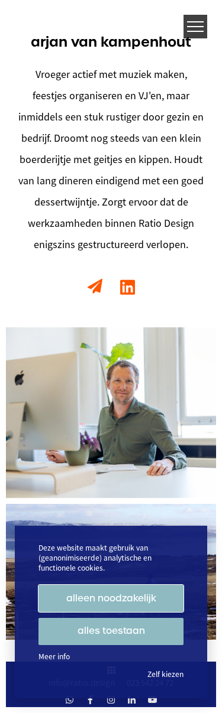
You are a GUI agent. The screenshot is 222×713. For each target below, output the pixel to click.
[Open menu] (195, 26)
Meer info (54, 657)
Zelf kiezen (165, 674)
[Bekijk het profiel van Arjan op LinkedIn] (127, 287)
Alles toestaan (111, 631)
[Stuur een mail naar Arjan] (95, 286)
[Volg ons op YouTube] (152, 699)
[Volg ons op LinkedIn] (131, 699)
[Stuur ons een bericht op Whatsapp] (69, 699)
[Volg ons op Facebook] (90, 699)
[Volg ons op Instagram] (111, 699)
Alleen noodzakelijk (111, 598)
